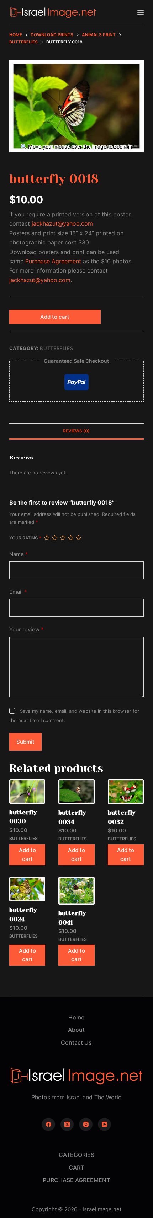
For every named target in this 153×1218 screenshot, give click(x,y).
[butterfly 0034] (76, 791)
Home (76, 1017)
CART (76, 1167)
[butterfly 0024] (27, 889)
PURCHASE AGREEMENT (76, 1180)
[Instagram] (86, 1124)
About (76, 1029)
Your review (26, 629)
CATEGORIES (76, 1154)
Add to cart (54, 316)
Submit (25, 741)
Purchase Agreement (53, 261)
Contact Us (76, 1042)
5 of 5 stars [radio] (78, 537)
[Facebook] (48, 1124)
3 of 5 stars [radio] (62, 537)
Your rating (25, 537)
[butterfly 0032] (126, 791)
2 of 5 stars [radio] (54, 537)
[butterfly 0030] (27, 791)
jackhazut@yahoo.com (62, 223)
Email (18, 591)
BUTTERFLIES (56, 348)
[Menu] (140, 12)
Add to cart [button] (27, 854)
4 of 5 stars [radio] (70, 537)
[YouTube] (104, 1124)
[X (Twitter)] (67, 1124)
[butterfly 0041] (76, 891)
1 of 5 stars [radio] (46, 537)
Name (18, 554)
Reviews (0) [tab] (76, 430)
